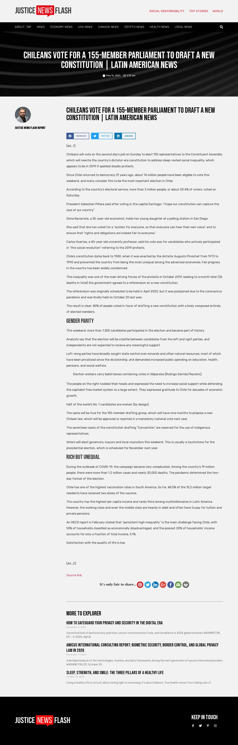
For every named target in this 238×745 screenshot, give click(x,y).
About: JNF (23, 27)
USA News (85, 27)
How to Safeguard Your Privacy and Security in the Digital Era (114, 623)
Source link (74, 575)
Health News (159, 27)
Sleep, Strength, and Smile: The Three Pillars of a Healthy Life (115, 672)
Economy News (61, 27)
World (218, 11)
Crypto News (134, 27)
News (41, 27)
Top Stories (198, 11)
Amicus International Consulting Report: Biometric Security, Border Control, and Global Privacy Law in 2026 (142, 647)
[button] (221, 27)
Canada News (108, 27)
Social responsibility (166, 11)
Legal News (183, 27)
